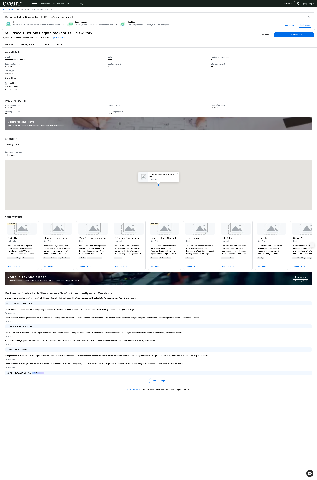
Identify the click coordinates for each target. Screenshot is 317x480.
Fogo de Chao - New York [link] (163, 238)
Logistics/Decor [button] (28, 258)
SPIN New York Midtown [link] (127, 238)
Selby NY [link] (12, 238)
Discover (70, 4)
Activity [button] (82, 258)
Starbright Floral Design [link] (56, 238)
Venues (34, 4)
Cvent (4, 9)
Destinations (58, 4)
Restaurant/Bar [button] (165, 258)
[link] (22, 229)
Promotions (45, 4)
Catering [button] (154, 258)
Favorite (265, 35)
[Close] (309, 17)
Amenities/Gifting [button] (14, 258)
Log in (311, 4)
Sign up (304, 4)
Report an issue (133, 390)
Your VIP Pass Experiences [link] (92, 238)
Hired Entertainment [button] (94, 258)
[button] (158, 185)
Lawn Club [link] (263, 238)
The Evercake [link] (193, 238)
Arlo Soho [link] (227, 238)
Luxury (80, 4)
